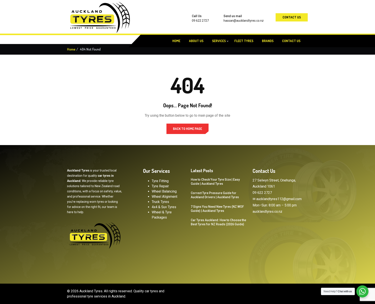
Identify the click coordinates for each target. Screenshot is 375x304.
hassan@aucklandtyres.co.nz (244, 20)
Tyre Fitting (160, 181)
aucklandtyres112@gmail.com (279, 199)
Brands (267, 41)
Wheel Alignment (164, 196)
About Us (196, 41)
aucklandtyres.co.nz (267, 211)
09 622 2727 (200, 20)
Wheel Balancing (164, 191)
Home (176, 41)
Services (219, 41)
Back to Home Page (187, 129)
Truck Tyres (160, 202)
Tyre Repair (160, 186)
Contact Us (292, 17)
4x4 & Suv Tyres (164, 207)
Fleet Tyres (243, 41)
